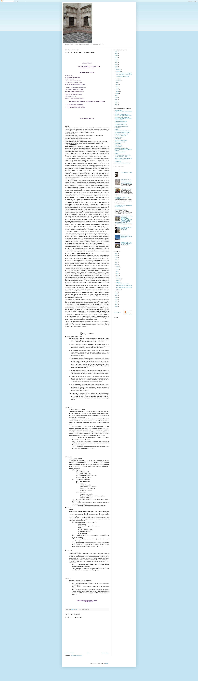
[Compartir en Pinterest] (88, 609)
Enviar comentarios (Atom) (76, 655)
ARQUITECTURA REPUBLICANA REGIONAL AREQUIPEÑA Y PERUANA (123, 118)
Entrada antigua (105, 653)
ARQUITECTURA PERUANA (121, 124)
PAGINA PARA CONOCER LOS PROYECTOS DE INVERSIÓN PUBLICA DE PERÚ (123, 149)
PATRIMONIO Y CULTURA (120, 123)
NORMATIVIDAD (118, 145)
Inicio (88, 653)
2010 (116, 104)
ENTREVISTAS (118, 161)
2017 (116, 66)
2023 (116, 55)
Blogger (106, 663)
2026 (116, 51)
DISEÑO (116, 129)
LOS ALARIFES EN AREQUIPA (122, 76)
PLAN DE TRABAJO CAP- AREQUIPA (124, 73)
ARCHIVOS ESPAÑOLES (120, 152)
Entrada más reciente (69, 653)
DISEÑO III (117, 153)
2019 (116, 62)
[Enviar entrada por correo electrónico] (80, 609)
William (127, 312)
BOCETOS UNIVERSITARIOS (121, 140)
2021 (116, 59)
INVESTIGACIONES (119, 119)
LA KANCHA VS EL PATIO (120, 209)
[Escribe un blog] (84, 609)
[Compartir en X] (85, 609)
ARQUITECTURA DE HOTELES (121, 126)
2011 (116, 102)
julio (117, 82)
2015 (116, 95)
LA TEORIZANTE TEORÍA (126, 172)
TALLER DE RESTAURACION (121, 156)
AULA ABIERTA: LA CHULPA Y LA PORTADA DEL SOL (122, 198)
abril (117, 88)
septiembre (118, 80)
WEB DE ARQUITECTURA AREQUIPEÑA (123, 158)
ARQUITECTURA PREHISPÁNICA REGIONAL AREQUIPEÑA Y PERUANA (123, 115)
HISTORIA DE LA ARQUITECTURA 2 (122, 163)
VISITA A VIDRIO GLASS (126, 188)
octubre (118, 79)
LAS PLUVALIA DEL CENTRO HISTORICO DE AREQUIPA (126, 236)
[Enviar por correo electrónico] (82, 609)
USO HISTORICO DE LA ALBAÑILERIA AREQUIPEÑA (126, 228)
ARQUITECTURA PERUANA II (121, 160)
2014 (116, 97)
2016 (116, 68)
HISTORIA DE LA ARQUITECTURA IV (122, 131)
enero (117, 93)
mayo (117, 86)
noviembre (118, 71)
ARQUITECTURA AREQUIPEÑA (121, 134)
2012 (116, 101)
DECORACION (118, 127)
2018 (116, 64)
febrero (117, 91)
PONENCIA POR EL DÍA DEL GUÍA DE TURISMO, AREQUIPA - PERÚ (126, 243)
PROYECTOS (118, 138)
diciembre (118, 69)
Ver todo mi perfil (128, 314)
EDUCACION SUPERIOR (120, 135)
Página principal (118, 110)
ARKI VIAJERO (118, 143)
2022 (116, 57)
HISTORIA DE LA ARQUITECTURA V (122, 132)
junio (117, 84)
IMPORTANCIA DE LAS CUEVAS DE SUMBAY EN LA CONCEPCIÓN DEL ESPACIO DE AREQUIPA (126, 181)
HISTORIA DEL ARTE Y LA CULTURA (123, 155)
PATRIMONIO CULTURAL (120, 142)
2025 (116, 53)
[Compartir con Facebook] (87, 609)
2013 (116, 99)
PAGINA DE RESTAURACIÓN (121, 121)
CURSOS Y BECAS (119, 146)
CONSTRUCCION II (119, 137)
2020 (116, 60)
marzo (117, 89)
